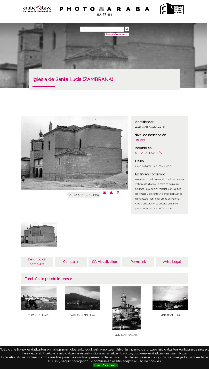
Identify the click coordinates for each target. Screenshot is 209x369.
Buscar (127, 28)
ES (104, 14)
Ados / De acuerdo (105, 365)
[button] (184, 298)
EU (99, 14)
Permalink (138, 262)
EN (110, 14)
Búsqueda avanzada (116, 34)
